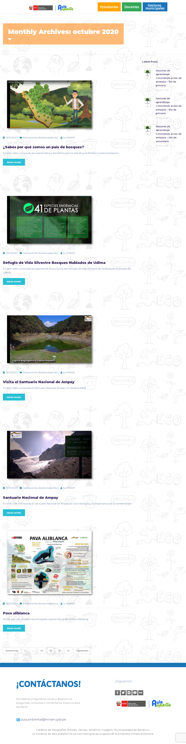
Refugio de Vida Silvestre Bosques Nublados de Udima (54, 263)
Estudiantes (109, 7)
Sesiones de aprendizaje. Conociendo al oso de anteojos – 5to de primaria (168, 78)
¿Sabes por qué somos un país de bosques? (43, 147)
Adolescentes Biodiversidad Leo (40, 603)
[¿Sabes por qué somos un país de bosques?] (49, 96)
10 (41, 650)
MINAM (70, 137)
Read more (14, 162)
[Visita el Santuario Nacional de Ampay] (49, 331)
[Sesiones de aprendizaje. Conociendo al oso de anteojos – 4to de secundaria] (147, 130)
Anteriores (12, 650)
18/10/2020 (11, 372)
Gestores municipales (154, 6)
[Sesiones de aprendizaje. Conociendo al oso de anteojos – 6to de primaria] (147, 102)
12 (59, 650)
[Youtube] (134, 692)
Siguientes (82, 650)
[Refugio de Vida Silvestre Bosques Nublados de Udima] (49, 211)
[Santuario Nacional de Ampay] (49, 446)
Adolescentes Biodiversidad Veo (40, 137)
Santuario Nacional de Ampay (30, 497)
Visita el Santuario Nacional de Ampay (38, 382)
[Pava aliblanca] (49, 562)
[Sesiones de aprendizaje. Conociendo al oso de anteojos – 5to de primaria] (147, 74)
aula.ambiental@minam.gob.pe (43, 719)
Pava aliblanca (16, 613)
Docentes (131, 7)
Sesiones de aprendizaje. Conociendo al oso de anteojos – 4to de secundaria (168, 134)
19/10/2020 (11, 137)
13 (68, 650)
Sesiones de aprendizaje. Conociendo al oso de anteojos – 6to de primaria (168, 106)
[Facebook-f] (117, 692)
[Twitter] (123, 692)
